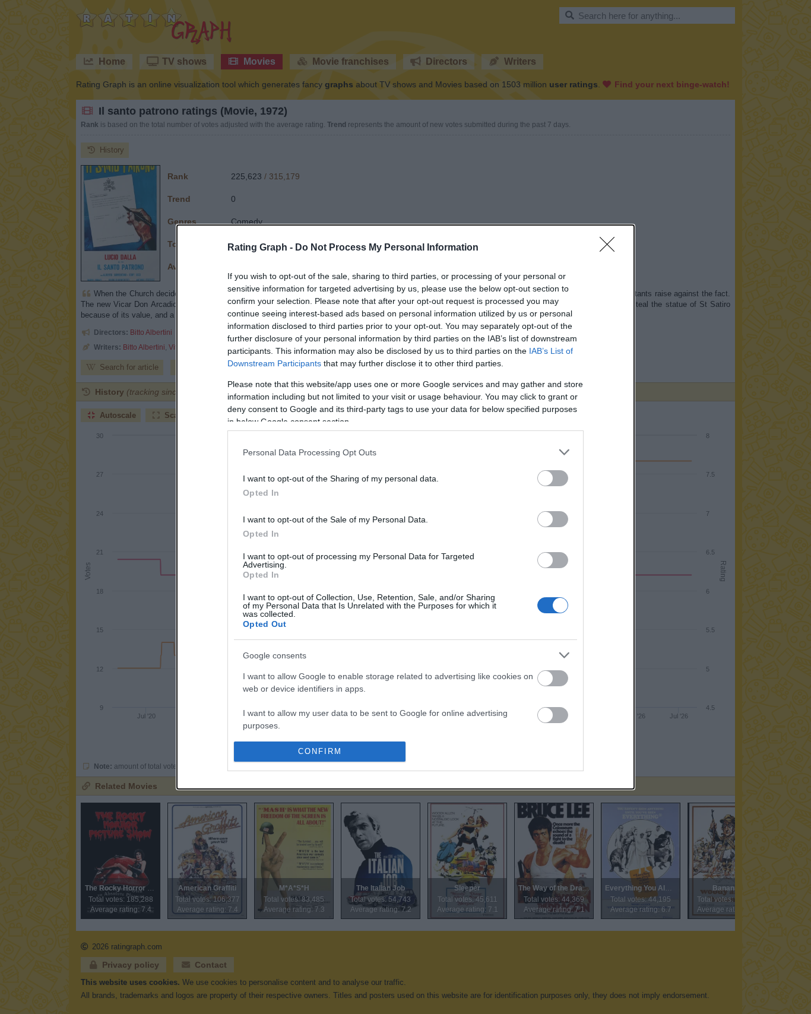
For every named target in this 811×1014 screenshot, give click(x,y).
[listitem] (405, 452)
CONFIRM (320, 751)
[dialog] (405, 506)
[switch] (552, 478)
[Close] (611, 248)
